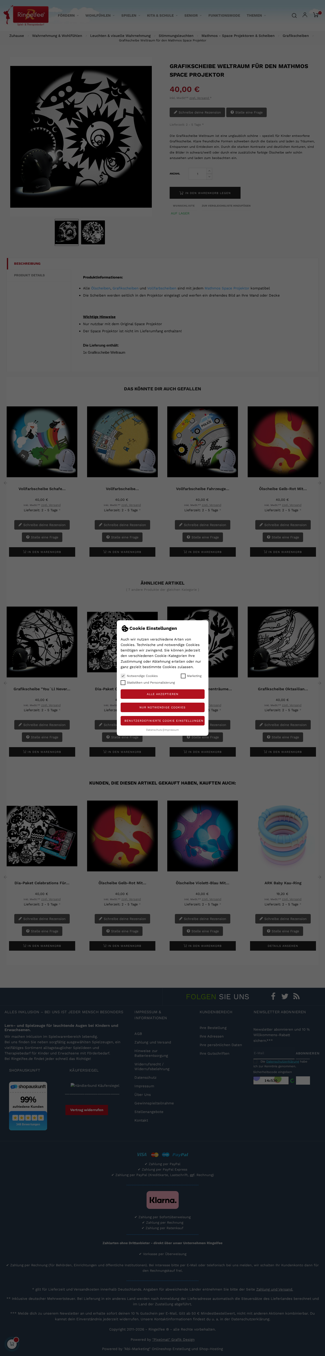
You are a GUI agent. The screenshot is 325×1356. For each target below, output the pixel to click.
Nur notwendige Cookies (162, 707)
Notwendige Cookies (142, 676)
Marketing (194, 676)
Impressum (171, 729)
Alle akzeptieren (162, 694)
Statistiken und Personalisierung (151, 682)
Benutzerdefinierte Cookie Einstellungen (163, 720)
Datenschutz (154, 729)
